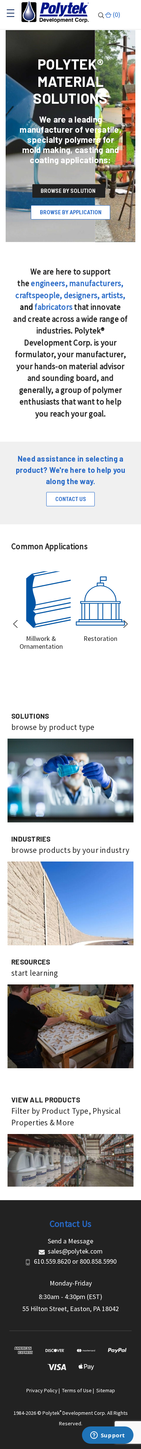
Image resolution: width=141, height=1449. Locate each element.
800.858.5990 (98, 1261)
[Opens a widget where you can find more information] (107, 1435)
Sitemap (105, 1390)
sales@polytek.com (75, 1251)
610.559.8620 (52, 1261)
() (115, 14)
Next (125, 623)
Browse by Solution (69, 191)
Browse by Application (71, 212)
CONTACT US (70, 499)
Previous (16, 623)
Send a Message (70, 1241)
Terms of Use (77, 1390)
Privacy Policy (42, 1390)
